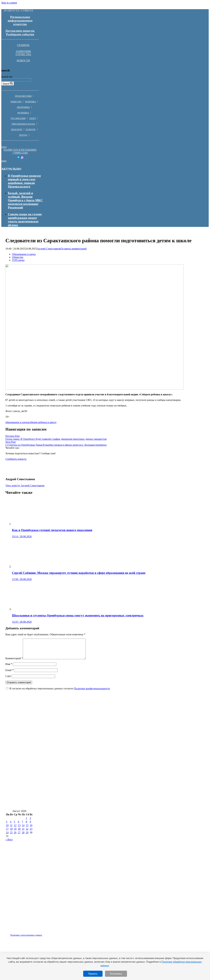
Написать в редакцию (20, 149)
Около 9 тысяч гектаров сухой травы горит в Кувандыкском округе (54, 765)
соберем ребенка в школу (42, 422)
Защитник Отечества (23, 53)
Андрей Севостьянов (49, 248)
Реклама (39, 933)
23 (31, 828)
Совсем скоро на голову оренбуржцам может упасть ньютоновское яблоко (25, 219)
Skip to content (9, 2)
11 (11, 825)
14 (23, 825)
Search (6, 84)
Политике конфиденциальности (92, 688)
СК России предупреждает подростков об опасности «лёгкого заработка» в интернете (66, 717)
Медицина (23, 113)
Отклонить (116, 973)
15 (27, 825)
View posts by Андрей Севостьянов (24, 485)
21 (23, 828)
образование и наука (16, 422)
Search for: (7, 76)
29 (27, 832)
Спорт (32, 118)
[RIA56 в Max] (22, 157)
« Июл (9, 839)
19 (15, 828)
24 (7, 832)
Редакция (23, 933)
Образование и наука (23, 124)
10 (7, 825)
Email (9, 670)
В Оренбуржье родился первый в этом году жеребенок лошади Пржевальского (24, 181)
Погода (23, 135)
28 (23, 832)
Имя (8, 664)
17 (7, 828)
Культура (31, 129)
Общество (15, 102)
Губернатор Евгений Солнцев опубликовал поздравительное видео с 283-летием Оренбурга (70, 804)
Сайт (8, 676)
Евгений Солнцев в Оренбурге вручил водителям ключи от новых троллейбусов (62, 746)
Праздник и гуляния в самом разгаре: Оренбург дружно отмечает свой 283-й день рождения (71, 727)
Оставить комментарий (74, 248)
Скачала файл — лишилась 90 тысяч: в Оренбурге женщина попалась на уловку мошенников (73, 785)
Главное (23, 45)
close (4, 146)
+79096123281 (20, 152)
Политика (30, 102)
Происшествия (23, 96)
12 (15, 825)
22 (27, 828)
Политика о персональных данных (26, 935)
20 (19, 828)
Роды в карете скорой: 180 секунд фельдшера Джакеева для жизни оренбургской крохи (67, 736)
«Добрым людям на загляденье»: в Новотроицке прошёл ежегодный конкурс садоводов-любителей (76, 795)
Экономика (23, 107)
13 (19, 825)
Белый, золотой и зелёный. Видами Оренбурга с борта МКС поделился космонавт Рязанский (25, 200)
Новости (23, 60)
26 (15, 832)
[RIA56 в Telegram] (18, 157)
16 (31, 825)
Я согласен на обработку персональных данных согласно (59, 688)
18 (11, 828)
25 (11, 832)
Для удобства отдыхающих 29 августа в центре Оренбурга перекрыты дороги (61, 775)
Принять (93, 973)
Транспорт (16, 129)
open (3, 160)
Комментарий (14, 658)
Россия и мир (18, 118)
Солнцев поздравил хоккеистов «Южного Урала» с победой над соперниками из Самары (69, 756)
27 (19, 832)
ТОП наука (18, 260)
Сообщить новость (15, 459)
